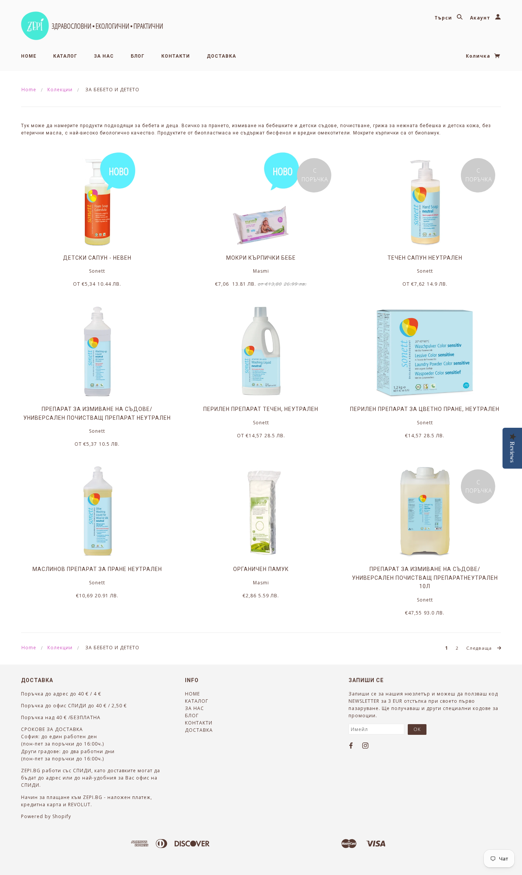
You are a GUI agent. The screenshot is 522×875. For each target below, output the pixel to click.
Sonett (97, 271)
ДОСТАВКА (221, 56)
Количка (479, 56)
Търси (444, 18)
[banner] (93, 25)
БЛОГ (137, 56)
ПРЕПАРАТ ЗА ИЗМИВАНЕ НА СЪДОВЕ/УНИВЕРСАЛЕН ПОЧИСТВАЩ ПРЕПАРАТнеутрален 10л (425, 577)
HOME (28, 56)
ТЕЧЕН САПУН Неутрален (424, 258)
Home (28, 89)
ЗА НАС (104, 56)
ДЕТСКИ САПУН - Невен (97, 258)
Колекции (60, 89)
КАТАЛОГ (65, 56)
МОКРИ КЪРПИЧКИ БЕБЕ (261, 258)
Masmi (261, 271)
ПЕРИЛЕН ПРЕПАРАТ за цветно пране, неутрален (424, 409)
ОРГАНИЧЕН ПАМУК (261, 569)
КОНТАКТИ (175, 56)
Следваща (479, 648)
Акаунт (481, 18)
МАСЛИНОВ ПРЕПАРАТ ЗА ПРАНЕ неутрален (97, 569)
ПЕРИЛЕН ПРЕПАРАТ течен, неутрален (260, 409)
